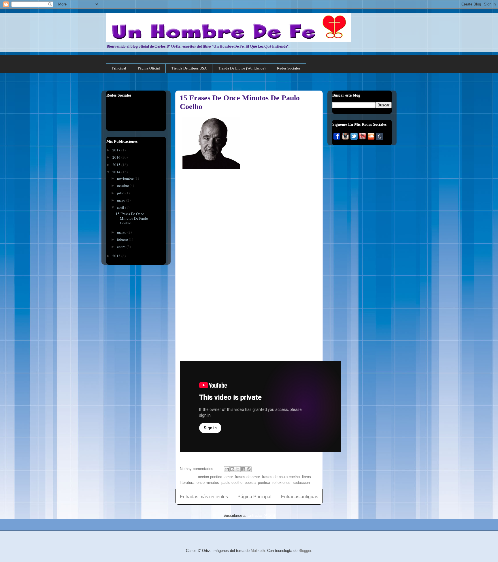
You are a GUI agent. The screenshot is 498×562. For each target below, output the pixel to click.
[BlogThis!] (232, 469)
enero (122, 246)
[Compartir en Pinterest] (249, 469)
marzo (122, 232)
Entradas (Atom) (261, 515)
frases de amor (247, 477)
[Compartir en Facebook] (243, 469)
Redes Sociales (288, 68)
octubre (123, 185)
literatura (187, 482)
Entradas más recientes (204, 496)
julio (121, 193)
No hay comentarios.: (198, 469)
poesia (250, 482)
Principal (119, 68)
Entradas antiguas (299, 496)
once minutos (208, 482)
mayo (121, 200)
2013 (116, 255)
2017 (116, 150)
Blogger (305, 550)
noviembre (126, 178)
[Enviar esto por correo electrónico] (227, 469)
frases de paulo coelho (281, 477)
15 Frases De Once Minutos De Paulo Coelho (132, 218)
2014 (116, 171)
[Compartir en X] (238, 469)
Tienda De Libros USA (189, 68)
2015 (116, 164)
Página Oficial (149, 68)
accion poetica (210, 477)
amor (229, 477)
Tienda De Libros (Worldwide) (241, 68)
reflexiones (281, 482)
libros (306, 477)
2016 (116, 157)
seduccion (301, 482)
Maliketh (258, 550)
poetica (264, 482)
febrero (123, 239)
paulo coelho (231, 482)
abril (121, 207)
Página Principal (254, 496)
